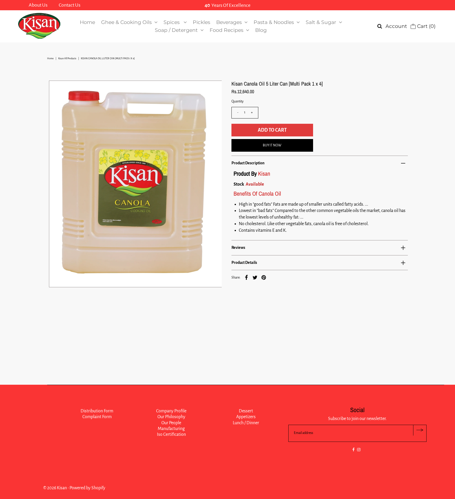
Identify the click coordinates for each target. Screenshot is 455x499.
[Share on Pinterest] (264, 277)
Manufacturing (171, 428)
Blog (261, 30)
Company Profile (171, 411)
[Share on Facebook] (246, 277)
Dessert (246, 411)
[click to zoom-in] (213, 89)
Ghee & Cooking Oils (126, 22)
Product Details (244, 262)
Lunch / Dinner (246, 423)
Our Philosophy (171, 416)
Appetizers (246, 416)
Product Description (247, 163)
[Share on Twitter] (255, 277)
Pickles (201, 22)
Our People (171, 423)
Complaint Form (97, 416)
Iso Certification (171, 434)
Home (87, 22)
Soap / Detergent (176, 30)
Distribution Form (97, 411)
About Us (38, 5)
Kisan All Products (67, 58)
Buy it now (272, 145)
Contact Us (69, 5)
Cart (426, 26)
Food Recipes (226, 30)
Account (396, 26)
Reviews (238, 247)
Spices (172, 22)
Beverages (229, 22)
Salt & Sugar (321, 22)
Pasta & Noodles (274, 22)
